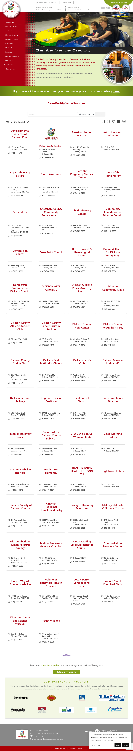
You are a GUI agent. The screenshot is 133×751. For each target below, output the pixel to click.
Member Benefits (11, 26)
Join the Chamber (11, 31)
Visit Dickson (10, 65)
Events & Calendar (11, 39)
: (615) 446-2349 (75, 7)
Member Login (66, 3)
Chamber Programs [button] (12, 56)
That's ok (125, 745)
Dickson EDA (10, 69)
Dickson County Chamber (50, 146)
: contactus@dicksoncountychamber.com (83, 10)
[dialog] (110, 740)
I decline (117, 745)
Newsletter (9, 43)
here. (116, 91)
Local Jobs (8, 52)
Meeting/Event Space (12, 48)
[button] (7, 122)
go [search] (101, 114)
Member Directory (11, 35)
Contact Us (9, 60)
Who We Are (9, 22)
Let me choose (95, 745)
